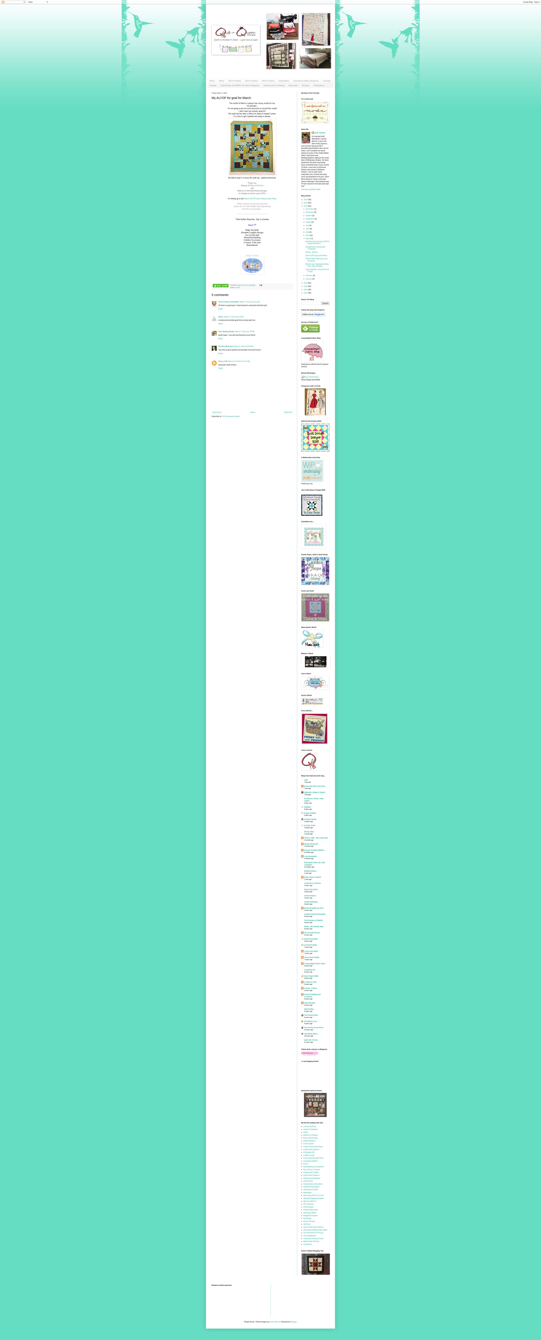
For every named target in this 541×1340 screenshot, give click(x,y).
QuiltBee (307, 807)
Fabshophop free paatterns (313, 1167)
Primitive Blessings (310, 1210)
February (309, 275)
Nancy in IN (223, 361)
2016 (306, 200)
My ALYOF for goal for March (316, 255)
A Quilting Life (309, 970)
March (308, 239)
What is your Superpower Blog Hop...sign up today (317, 265)
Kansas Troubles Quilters (314, 850)
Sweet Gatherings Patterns (313, 1227)
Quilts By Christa (311, 1040)
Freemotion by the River (313, 1028)
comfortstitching (310, 902)
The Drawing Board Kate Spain (315, 1230)
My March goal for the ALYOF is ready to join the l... (317, 242)
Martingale (307, 1193)
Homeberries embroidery (312, 1184)
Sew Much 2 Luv (310, 1021)
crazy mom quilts (311, 951)
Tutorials (327, 81)
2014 (306, 206)
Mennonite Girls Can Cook (314, 786)
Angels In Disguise (310, 1129)
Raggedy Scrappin (310, 1216)
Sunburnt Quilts (310, 819)
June (308, 229)
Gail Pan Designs (311, 939)
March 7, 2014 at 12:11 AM (250, 302)
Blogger (294, 1322)
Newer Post (216, 412)
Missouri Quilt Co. (310, 1201)
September (310, 219)
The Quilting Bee (309, 1236)
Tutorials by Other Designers (306, 81)
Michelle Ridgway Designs (313, 1198)
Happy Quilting (310, 813)
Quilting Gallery (310, 871)
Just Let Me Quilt (252, 235)
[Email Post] (260, 285)
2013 (306, 283)
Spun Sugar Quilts (311, 976)
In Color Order (309, 825)
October (309, 216)
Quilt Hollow (309, 1009)
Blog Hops (293, 85)
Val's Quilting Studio (226, 332)
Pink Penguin (308, 1207)
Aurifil (305, 1132)
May (307, 232)
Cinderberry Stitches (312, 883)
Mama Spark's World (312, 877)
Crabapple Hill (308, 1152)
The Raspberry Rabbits (313, 920)
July (307, 225)
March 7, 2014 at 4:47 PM (244, 332)
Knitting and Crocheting (274, 85)
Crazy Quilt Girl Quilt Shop (313, 1158)
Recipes (305, 85)
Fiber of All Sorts (256, 185)
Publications (318, 85)
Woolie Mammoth (311, 844)
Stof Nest (306, 1224)
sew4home (307, 1244)
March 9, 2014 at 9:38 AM (243, 346)
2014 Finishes (251, 81)
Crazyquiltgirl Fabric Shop (314, 964)
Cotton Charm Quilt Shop (312, 1147)
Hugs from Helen (311, 889)
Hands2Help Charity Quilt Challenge (315, 248)
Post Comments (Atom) (231, 416)
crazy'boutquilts (310, 856)
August (308, 222)
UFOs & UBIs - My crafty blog (316, 838)
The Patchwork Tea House (313, 1233)
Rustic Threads (309, 1221)
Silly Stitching (309, 1003)
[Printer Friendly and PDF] (221, 286)
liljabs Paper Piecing (311, 1241)
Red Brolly (307, 1218)
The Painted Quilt (311, 1015)
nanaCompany (310, 896)
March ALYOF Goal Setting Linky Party (260, 199)
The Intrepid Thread (312, 933)
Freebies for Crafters (311, 1172)
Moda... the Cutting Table (314, 927)
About (221, 81)
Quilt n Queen (320, 133)
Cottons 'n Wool (310, 988)
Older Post (288, 412)
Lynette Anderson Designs (315, 914)
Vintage (212, 85)
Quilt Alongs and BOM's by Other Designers (239, 85)
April (308, 235)
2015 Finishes (268, 81)
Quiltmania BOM (309, 1213)
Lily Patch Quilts (310, 945)
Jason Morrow (275, 1322)
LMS (306, 780)
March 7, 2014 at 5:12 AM (234, 317)
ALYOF (237, 287)
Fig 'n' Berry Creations (311, 1170)
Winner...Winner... (312, 252)
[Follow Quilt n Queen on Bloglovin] (313, 316)
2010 (306, 293)
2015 (306, 203)
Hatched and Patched (311, 1178)
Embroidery (284, 81)
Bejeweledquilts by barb (313, 908)
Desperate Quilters (310, 1161)
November (310, 212)
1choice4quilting (309, 1126)
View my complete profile (310, 189)
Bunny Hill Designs (310, 1138)
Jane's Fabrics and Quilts (228, 302)
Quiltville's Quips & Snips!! (314, 792)
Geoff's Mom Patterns (311, 1175)
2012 (306, 286)
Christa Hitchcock (225, 346)
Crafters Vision (309, 1155)
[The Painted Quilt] (315, 1116)
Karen (220, 317)
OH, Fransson (308, 1204)
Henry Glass (308, 1181)
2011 (306, 290)
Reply (220, 309)
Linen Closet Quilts (311, 957)
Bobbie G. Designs (310, 1135)
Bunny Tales (309, 832)
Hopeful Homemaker (311, 1187)
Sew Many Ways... (311, 1034)
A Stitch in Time (310, 982)
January (309, 279)
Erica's (305, 1164)
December (310, 209)
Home (212, 81)
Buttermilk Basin (309, 1141)
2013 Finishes (234, 81)
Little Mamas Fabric (310, 1190)
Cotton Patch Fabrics (311, 1149)
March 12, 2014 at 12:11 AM (239, 361)
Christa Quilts (308, 1144)
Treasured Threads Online (313, 1239)
